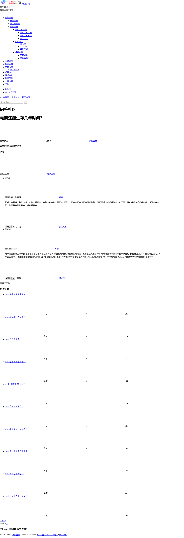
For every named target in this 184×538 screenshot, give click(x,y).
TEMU (23, 44)
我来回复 (51, 174)
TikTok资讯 (15, 24)
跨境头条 (14, 27)
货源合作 (9, 64)
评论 (61, 197)
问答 (7, 84)
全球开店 (9, 61)
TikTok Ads (14, 69)
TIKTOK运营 (26, 33)
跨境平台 (19, 42)
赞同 (9, 227)
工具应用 (9, 81)
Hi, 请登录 (4, 97)
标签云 (8, 89)
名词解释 (24, 58)
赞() (3, 520)
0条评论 (62, 227)
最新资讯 (14, 21)
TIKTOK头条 (21, 30)
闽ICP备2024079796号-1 (47, 535)
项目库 (8, 72)
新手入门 (24, 39)
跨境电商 (93, 141)
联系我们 (63, 535)
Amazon (23, 46)
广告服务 (9, 67)
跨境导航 (9, 78)
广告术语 (24, 55)
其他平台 (24, 49)
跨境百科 (19, 52)
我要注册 (16, 97)
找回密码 (26, 97)
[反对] (13, 227)
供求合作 (9, 75)
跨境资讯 (9, 18)
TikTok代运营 (11, 92)
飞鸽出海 (26, 4)
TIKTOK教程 (26, 36)
